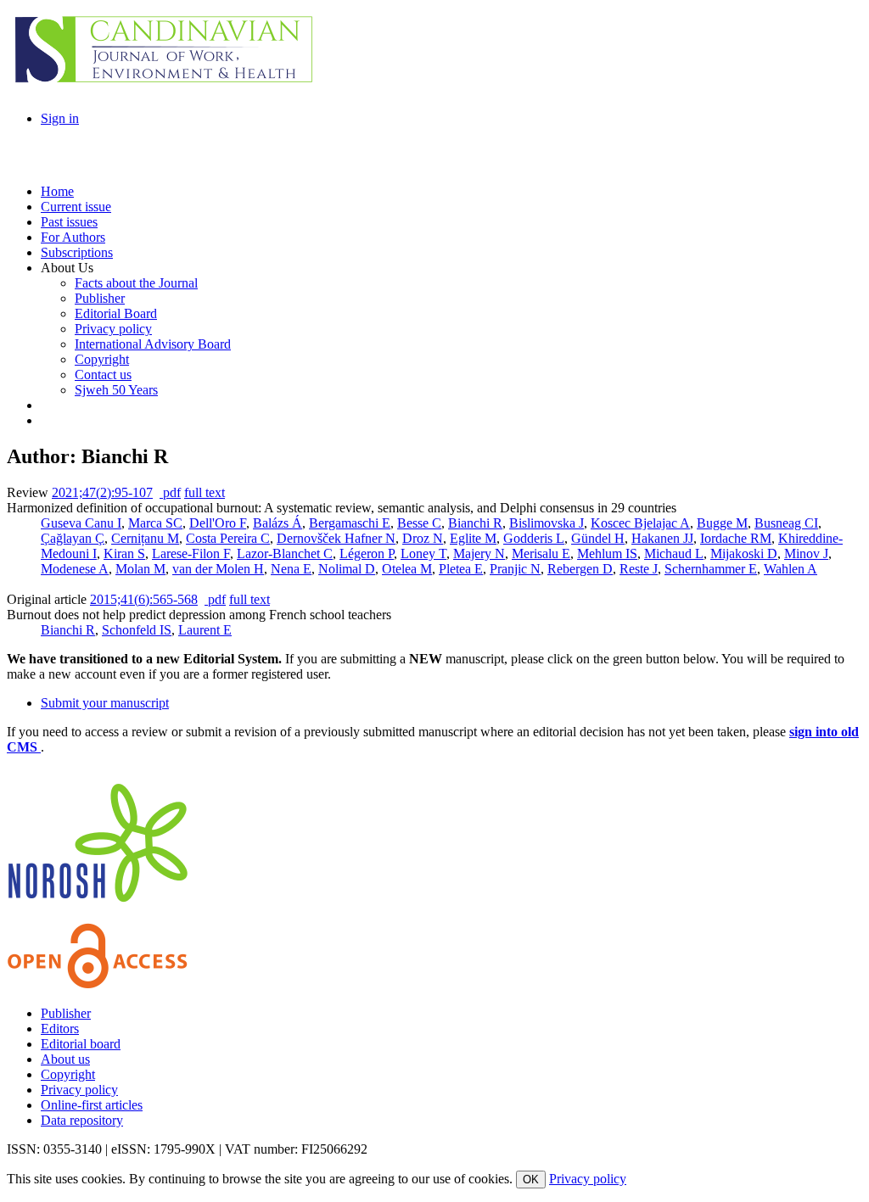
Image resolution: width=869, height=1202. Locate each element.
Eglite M (473, 538)
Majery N (479, 553)
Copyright (68, 1074)
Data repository (82, 1120)
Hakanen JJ (662, 538)
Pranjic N (515, 569)
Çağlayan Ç (72, 538)
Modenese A (75, 569)
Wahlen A (790, 569)
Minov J (806, 553)
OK (531, 1179)
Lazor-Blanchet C (285, 553)
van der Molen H (218, 569)
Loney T (423, 553)
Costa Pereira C (228, 538)
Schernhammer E (710, 569)
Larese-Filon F (191, 553)
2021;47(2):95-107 (102, 492)
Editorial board (81, 1044)
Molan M (140, 569)
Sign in (60, 118)
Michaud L (674, 553)
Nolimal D (346, 569)
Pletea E (461, 569)
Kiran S (124, 553)
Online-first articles (92, 1105)
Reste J (639, 569)
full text (204, 492)
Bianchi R (475, 523)
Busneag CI (786, 523)
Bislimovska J (546, 523)
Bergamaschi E (349, 523)
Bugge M (722, 523)
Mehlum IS (607, 553)
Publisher (66, 1013)
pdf (170, 492)
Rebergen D (580, 569)
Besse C (419, 523)
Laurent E (205, 630)
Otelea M (407, 569)
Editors (60, 1028)
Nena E (291, 569)
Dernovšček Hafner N (336, 538)
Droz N (422, 538)
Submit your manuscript (105, 703)
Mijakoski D (743, 553)
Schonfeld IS (136, 630)
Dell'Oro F (217, 523)
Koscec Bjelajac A (640, 523)
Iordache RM (735, 538)
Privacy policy (79, 1089)
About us (65, 1059)
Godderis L (533, 538)
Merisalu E (541, 553)
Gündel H (598, 538)
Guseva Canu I (81, 523)
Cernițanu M (145, 538)
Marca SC (155, 523)
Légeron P (366, 553)
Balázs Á (277, 523)
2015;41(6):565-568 (144, 599)
